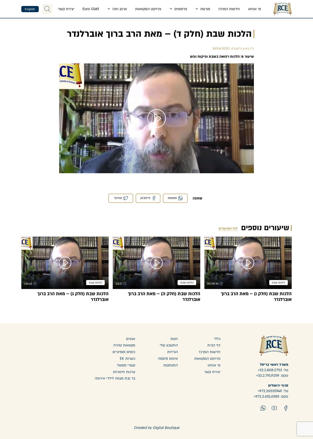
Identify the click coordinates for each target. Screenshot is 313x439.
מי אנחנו (254, 8)
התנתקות (170, 365)
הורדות (172, 351)
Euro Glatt (90, 8)
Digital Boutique (166, 427)
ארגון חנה (119, 8)
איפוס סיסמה (168, 358)
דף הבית (213, 345)
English (30, 9)
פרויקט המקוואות (148, 8)
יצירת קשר (66, 8)
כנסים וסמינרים (124, 351)
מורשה (204, 8)
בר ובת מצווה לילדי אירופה (115, 378)
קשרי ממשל (126, 365)
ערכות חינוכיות (124, 371)
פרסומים (180, 8)
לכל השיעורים (228, 229)
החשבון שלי (169, 345)
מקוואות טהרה (124, 345)
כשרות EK (127, 358)
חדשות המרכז (229, 8)
